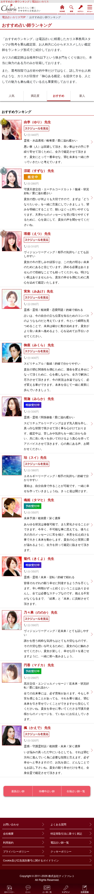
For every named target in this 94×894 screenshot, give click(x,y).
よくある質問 (58, 824)
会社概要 (8, 833)
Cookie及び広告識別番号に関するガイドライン (31, 860)
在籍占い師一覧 (76, 791)
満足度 (35, 95)
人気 (11, 95)
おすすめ (58, 95)
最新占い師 (17, 791)
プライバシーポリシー (16, 851)
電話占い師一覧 (59, 842)
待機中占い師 (47, 791)
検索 (71, 8)
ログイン (80, 8)
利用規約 (8, 842)
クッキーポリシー (60, 851)
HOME (62, 8)
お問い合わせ (11, 824)
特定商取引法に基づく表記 (66, 833)
